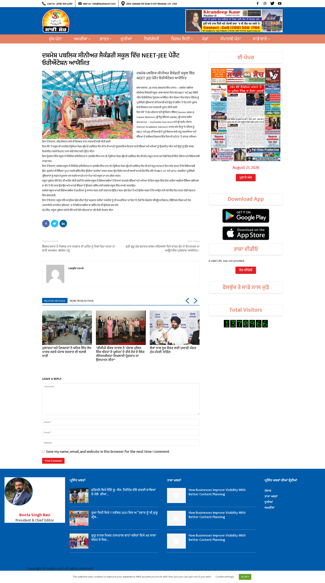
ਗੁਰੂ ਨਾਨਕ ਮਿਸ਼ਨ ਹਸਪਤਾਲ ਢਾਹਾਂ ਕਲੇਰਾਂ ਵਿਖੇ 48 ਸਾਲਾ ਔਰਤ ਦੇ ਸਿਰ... (123, 538)
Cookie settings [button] (225, 576)
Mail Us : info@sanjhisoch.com (99, 3)
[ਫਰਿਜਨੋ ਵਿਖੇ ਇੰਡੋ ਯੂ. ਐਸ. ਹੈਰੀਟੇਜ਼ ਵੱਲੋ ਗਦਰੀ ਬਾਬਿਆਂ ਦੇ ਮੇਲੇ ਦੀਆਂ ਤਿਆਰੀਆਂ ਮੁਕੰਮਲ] (79, 495)
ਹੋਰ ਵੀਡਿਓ (245, 270)
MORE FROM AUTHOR (81, 301)
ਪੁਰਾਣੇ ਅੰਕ (246, 177)
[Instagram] (265, 3)
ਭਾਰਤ (104, 39)
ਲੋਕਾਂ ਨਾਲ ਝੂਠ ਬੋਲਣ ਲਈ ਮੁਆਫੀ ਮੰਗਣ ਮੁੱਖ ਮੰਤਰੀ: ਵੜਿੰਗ (173, 350)
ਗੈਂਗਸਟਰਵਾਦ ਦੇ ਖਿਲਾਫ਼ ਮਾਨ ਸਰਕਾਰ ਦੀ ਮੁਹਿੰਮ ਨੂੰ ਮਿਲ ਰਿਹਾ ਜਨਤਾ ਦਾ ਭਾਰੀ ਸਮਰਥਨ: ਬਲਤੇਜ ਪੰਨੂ (78, 248)
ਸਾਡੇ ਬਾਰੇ (260, 39)
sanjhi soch (76, 268)
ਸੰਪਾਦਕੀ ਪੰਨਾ (230, 39)
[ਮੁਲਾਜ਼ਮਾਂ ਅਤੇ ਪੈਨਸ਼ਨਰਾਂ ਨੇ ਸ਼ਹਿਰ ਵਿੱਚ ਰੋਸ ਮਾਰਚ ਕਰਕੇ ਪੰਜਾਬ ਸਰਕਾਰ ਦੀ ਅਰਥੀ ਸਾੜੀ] (67, 328)
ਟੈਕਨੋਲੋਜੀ (151, 39)
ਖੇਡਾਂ (205, 39)
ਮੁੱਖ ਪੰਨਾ (55, 39)
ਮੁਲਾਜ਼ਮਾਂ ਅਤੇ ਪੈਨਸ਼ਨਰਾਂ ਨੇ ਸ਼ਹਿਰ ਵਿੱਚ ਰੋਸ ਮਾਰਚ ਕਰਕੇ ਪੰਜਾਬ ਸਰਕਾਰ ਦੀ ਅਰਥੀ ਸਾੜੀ (66, 352)
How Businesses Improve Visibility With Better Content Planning (217, 492)
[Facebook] (257, 3)
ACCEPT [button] (245, 577)
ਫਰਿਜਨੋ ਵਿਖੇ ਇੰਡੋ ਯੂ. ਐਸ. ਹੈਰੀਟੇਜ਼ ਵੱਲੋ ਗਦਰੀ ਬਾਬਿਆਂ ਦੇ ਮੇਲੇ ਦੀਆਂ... (123, 492)
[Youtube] (279, 3)
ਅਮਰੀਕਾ (80, 39)
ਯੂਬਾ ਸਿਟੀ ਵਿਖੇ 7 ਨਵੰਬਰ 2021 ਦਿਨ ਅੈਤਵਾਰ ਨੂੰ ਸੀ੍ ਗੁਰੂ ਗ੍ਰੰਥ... (124, 515)
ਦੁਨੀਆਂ (126, 39)
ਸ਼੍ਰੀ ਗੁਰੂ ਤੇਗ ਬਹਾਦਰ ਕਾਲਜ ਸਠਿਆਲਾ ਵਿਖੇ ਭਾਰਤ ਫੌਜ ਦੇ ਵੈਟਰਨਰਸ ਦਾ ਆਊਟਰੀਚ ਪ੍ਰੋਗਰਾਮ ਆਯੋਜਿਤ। (163, 248)
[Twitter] (272, 3)
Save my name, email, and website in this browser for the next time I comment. (108, 451)
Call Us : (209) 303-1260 (59, 3)
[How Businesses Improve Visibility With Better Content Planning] (176, 495)
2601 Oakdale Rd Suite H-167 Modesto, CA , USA (151, 3)
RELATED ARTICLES (54, 301)
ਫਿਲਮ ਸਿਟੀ (180, 39)
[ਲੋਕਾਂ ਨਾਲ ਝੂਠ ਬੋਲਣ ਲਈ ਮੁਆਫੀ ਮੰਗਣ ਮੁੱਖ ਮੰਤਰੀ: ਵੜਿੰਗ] (175, 328)
